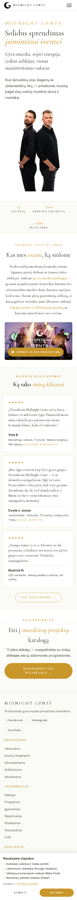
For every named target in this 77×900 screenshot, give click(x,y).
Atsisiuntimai (13, 830)
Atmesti (20, 892)
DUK (8, 837)
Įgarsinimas (12, 809)
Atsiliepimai (12, 823)
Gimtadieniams (15, 763)
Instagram (40, 720)
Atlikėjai (10, 795)
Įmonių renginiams (17, 755)
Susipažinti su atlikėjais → (38, 670)
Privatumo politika (27, 883)
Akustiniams (13, 777)
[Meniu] (69, 5)
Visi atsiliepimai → (38, 597)
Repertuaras (13, 816)
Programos (12, 802)
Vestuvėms (12, 749)
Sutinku (56, 892)
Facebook (15, 720)
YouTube (14, 730)
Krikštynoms (13, 770)
